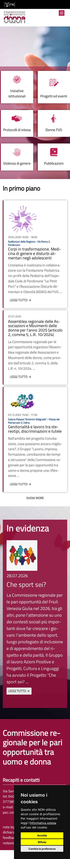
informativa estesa (43, 823)
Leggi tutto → (20, 300)
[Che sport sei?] (22, 555)
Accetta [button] (42, 835)
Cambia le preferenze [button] (42, 848)
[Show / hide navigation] (61, 13)
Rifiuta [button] (42, 842)
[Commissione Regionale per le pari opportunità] (14, 17)
